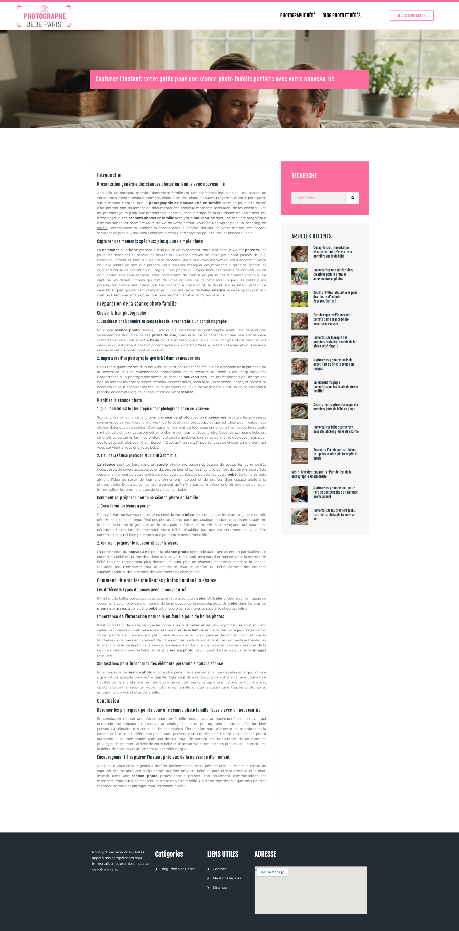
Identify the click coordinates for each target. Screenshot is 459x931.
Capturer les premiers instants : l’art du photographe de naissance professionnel (335, 492)
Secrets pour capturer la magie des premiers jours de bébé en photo (336, 407)
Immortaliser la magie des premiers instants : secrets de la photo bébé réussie (334, 342)
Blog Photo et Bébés (341, 15)
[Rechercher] (353, 198)
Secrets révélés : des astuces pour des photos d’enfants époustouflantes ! (335, 297)
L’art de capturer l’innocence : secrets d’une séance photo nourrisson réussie (332, 319)
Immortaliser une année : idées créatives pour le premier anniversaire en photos (333, 274)
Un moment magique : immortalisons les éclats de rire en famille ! (336, 386)
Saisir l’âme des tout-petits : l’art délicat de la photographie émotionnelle (321, 474)
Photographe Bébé (297, 15)
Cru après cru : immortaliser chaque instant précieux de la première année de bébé (332, 252)
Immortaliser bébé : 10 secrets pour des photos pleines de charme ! (336, 431)
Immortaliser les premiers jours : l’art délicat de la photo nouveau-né (335, 514)
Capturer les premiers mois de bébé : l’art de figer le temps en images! (333, 364)
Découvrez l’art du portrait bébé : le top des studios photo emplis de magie (335, 454)
